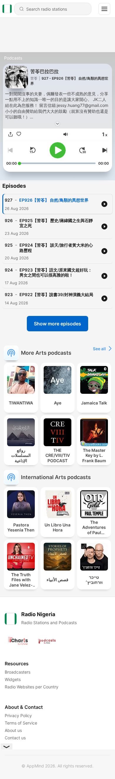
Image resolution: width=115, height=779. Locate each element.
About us (13, 730)
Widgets (13, 679)
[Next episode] (104, 150)
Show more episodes (57, 324)
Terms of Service (21, 722)
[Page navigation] (104, 9)
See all (99, 348)
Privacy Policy (18, 715)
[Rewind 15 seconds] (32, 150)
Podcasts (13, 57)
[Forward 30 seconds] (82, 150)
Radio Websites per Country (31, 686)
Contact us (15, 737)
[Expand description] (57, 123)
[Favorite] (18, 134)
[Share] (10, 134)
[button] (65, 134)
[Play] (58, 150)
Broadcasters (17, 671)
